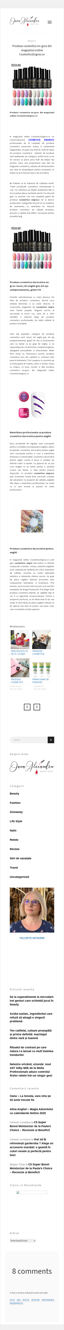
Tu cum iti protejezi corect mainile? (37, 707)
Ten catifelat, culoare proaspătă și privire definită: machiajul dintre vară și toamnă (31, 1034)
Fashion (15, 802)
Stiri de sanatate (20, 858)
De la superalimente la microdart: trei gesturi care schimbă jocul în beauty (32, 1000)
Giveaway (16, 812)
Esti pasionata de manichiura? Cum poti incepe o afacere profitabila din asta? (27, 707)
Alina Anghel (18, 1109)
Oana (13, 1096)
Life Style (16, 821)
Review (14, 849)
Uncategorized (19, 876)
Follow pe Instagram (32, 938)
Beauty (32, 41)
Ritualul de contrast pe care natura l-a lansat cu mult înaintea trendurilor (31, 1051)
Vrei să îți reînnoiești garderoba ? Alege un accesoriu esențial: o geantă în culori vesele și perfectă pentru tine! (31, 1147)
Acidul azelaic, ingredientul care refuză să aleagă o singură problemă (31, 1017)
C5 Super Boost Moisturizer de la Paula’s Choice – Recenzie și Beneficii (30, 1126)
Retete (14, 839)
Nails (13, 830)
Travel (14, 867)
